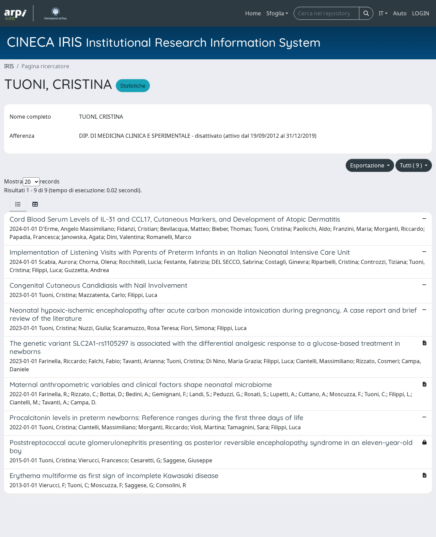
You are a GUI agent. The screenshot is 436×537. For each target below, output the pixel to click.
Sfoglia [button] (275, 13)
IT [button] (381, 13)
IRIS (9, 66)
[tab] (18, 204)
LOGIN (420, 13)
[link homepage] (18, 13)
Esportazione (368, 165)
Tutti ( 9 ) (411, 165)
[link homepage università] (55, 13)
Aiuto (400, 13)
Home (253, 13)
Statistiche (132, 85)
